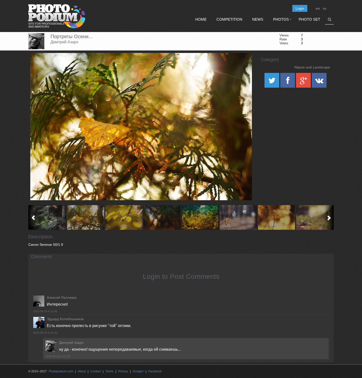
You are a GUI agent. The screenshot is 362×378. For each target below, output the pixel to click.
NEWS (257, 19)
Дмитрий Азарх (64, 42)
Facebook (155, 371)
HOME (201, 19)
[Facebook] (288, 82)
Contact (95, 371)
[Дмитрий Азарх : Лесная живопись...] (314, 217)
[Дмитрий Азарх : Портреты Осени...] (85, 217)
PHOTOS (281, 19)
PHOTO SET (309, 19)
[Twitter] (272, 82)
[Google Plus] (304, 82)
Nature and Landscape (312, 67)
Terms (109, 371)
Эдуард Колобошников (65, 319)
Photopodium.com (61, 371)
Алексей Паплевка (62, 297)
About (82, 371)
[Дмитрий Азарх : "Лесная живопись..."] (47, 217)
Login (300, 8)
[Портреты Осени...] (242, 65)
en (318, 8)
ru (324, 8)
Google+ (138, 371)
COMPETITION (229, 19)
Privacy (123, 371)
